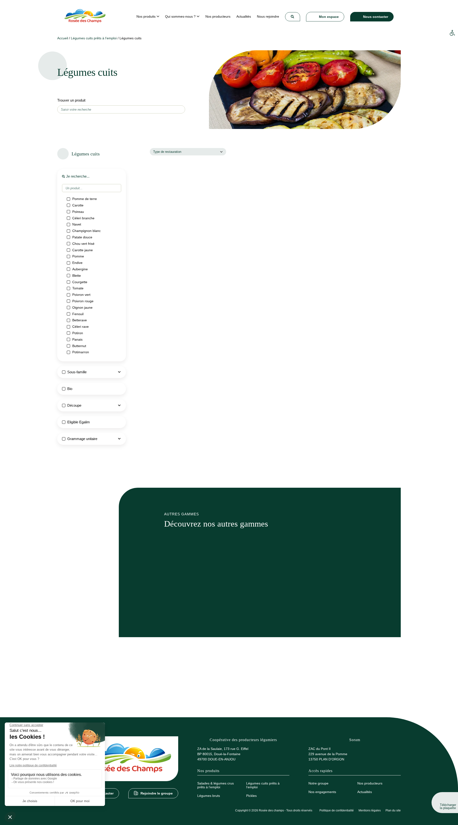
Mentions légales (370, 810)
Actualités (364, 792)
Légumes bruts (208, 796)
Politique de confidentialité (336, 810)
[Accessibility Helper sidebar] (452, 33)
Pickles (251, 796)
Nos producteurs (369, 783)
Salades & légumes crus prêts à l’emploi (215, 785)
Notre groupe (318, 783)
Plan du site (393, 810)
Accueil (62, 38)
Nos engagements (322, 792)
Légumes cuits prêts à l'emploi (94, 38)
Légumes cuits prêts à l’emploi (263, 785)
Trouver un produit (71, 100)
